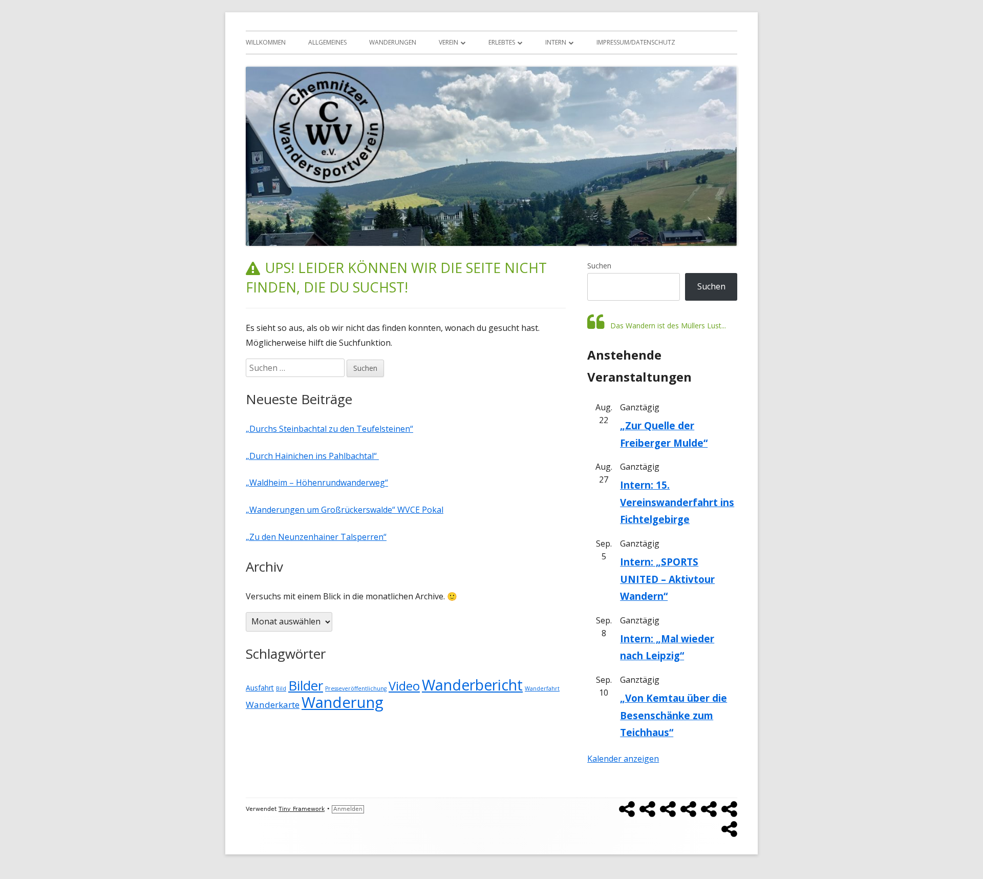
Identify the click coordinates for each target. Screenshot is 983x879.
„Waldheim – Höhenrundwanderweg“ (317, 482)
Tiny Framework (302, 809)
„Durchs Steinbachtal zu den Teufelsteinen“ (329, 428)
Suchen (599, 265)
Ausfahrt (260, 688)
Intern (555, 42)
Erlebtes (501, 42)
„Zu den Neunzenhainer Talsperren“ (316, 536)
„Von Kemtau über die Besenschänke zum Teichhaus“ (673, 715)
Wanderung (342, 702)
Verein (448, 42)
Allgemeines (327, 42)
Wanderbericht (472, 685)
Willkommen (266, 42)
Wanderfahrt (542, 688)
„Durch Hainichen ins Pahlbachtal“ (312, 456)
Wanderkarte (273, 704)
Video (404, 686)
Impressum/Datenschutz (635, 42)
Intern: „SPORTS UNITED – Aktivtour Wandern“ (667, 578)
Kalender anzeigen (623, 758)
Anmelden (347, 809)
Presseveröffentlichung (356, 688)
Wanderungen (392, 42)
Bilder (305, 685)
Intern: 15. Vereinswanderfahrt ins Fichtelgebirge (677, 502)
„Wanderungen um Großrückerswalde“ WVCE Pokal (344, 509)
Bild (281, 688)
